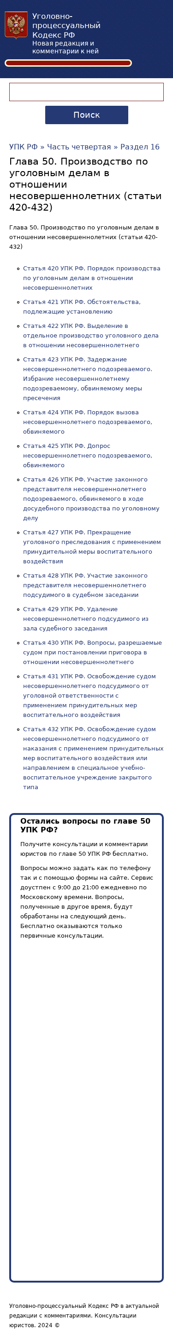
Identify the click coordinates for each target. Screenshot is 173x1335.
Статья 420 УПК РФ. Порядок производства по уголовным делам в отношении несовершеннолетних (92, 278)
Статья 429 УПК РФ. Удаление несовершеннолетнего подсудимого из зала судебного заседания (86, 619)
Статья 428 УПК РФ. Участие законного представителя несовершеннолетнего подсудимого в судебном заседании (85, 585)
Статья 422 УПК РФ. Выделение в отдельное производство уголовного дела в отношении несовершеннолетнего (91, 335)
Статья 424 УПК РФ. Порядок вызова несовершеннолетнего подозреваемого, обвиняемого (87, 422)
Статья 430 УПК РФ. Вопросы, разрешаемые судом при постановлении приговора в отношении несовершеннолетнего (92, 652)
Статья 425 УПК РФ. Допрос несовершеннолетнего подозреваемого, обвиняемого (87, 455)
